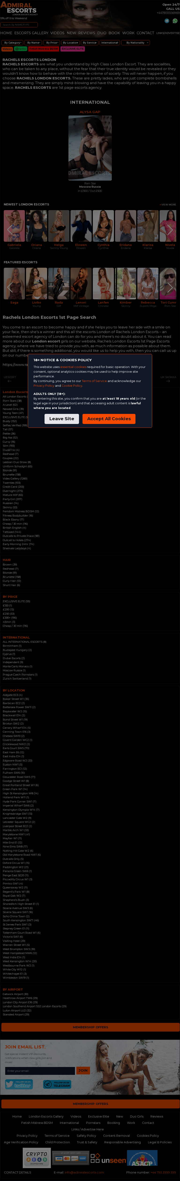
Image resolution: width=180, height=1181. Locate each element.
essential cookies (73, 367)
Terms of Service (94, 381)
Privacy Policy (44, 385)
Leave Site (61, 418)
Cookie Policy (72, 385)
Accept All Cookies (109, 418)
